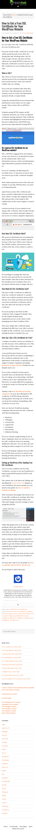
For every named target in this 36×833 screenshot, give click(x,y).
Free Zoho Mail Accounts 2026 (11, 650)
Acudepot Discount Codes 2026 (12, 654)
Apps (3, 724)
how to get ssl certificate (23, 613)
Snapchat (5, 778)
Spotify (4, 785)
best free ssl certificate (18, 611)
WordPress (23, 609)
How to (16, 609)
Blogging (5, 731)
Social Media (6, 781)
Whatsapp (5, 806)
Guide (12, 609)
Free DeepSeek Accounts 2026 (11, 647)
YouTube (4, 813)
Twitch (4, 799)
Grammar (5, 746)
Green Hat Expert (18, 2)
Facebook (5, 738)
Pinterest (5, 767)
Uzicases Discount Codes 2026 (12, 668)
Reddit (4, 770)
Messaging (5, 760)
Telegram (5, 792)
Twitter (4, 802)
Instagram (5, 756)
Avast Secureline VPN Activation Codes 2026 (16, 679)
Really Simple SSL (18, 483)
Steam (4, 788)
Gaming (4, 742)
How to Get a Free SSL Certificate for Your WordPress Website (14, 26)
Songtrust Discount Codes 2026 (12, 664)
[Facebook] (18, 605)
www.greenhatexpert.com (11, 600)
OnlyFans (5, 763)
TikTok (4, 795)
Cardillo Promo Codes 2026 (10, 672)
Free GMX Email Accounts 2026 (12, 661)
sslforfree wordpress (16, 618)
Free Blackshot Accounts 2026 (11, 657)
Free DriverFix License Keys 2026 (12, 675)
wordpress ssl (14, 620)
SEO (3, 774)
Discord (4, 735)
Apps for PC (5, 728)
